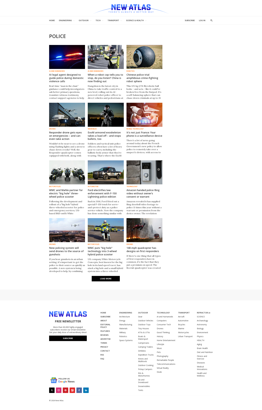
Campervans (143, 343)
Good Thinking (163, 332)
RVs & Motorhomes (144, 374)
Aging (199, 344)
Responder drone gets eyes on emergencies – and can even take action (65, 136)
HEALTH (200, 340)
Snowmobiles (144, 386)
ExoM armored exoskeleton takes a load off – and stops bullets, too (104, 136)
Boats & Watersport (143, 337)
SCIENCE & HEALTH (135, 20)
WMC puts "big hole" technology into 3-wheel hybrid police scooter (102, 251)
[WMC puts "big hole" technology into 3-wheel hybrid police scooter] (106, 230)
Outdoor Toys (144, 324)
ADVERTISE (105, 339)
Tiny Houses (143, 328)
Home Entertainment (166, 340)
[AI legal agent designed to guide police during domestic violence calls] (67, 57)
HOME (52, 20)
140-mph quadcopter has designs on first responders (142, 249)
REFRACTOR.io (203, 312)
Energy (122, 320)
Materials (123, 328)
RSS (102, 354)
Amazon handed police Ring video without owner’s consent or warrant (143, 193)
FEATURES (105, 331)
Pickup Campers (145, 369)
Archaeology (202, 320)
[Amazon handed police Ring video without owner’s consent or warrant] (144, 172)
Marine (181, 328)
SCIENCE (201, 316)
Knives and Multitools (143, 360)
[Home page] (131, 8)
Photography (162, 356)
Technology (131, 186)
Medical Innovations (202, 367)
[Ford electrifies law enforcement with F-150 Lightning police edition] (106, 172)
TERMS (103, 343)
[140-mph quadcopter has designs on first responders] (144, 230)
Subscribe (68, 338)
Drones (52, 129)
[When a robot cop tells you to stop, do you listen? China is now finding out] (106, 57)
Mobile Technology (135, 129)
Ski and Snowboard (143, 381)
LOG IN (202, 20)
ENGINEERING (65, 20)
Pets (159, 352)
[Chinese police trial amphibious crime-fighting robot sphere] (144, 57)
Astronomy (202, 324)
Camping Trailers (145, 347)
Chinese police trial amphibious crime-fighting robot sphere (142, 78)
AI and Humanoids (57, 71)
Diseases (201, 362)
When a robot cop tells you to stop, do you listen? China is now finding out (105, 78)
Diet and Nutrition (205, 352)
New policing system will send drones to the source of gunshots (66, 251)
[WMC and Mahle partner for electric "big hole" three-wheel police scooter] (67, 172)
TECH (98, 20)
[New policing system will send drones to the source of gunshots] (67, 230)
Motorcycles (55, 186)
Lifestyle (160, 344)
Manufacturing (125, 324)
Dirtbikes (142, 351)
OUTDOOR (84, 20)
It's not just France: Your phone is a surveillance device (144, 134)
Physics (200, 336)
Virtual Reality (163, 368)
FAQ (102, 358)
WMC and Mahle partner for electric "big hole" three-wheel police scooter (66, 193)
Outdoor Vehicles (145, 320)
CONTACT (105, 351)
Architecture (124, 316)
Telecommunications (166, 364)
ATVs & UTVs (144, 332)
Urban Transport (185, 336)
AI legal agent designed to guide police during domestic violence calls (66, 78)
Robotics (130, 71)
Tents (140, 390)
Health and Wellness (201, 374)
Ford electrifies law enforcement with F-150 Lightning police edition (102, 193)
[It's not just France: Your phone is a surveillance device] (144, 115)
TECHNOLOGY (163, 312)
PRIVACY (104, 347)
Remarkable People (165, 360)
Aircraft (181, 316)
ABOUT (103, 320)
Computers (162, 320)
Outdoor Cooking (145, 365)
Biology (200, 328)
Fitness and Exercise (202, 357)
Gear (140, 316)
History (160, 336)
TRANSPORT (113, 20)
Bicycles (181, 324)
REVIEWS (104, 335)
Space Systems (126, 340)
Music (159, 348)
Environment (202, 332)
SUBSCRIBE (190, 20)
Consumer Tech (164, 324)
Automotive (93, 186)
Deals (159, 372)
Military (122, 332)
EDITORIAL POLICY (105, 325)
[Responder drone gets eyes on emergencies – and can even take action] (67, 115)
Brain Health (202, 348)
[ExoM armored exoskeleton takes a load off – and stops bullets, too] (106, 115)
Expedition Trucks (146, 354)
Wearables (92, 129)
